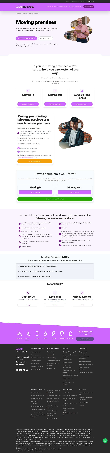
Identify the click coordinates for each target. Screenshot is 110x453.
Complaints (83, 348)
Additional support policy (69, 371)
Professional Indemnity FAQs (70, 414)
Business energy (36, 355)
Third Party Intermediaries (67, 366)
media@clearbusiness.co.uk (34, 451)
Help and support (63, 6)
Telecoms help (51, 357)
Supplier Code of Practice (68, 383)
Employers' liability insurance (53, 402)
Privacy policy (67, 359)
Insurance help (68, 389)
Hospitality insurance (37, 395)
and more (82, 389)
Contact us (91, 1)
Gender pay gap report (70, 375)
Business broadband (37, 357)
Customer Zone (89, 6)
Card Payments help (53, 360)
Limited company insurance (52, 407)
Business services (51, 6)
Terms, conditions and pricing (70, 356)
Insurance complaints (86, 372)
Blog (73, 6)
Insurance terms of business (53, 364)
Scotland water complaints (84, 357)
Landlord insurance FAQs (69, 409)
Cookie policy (67, 362)
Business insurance (37, 366)
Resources (74, 1)
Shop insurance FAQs (70, 395)
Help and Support (21, 13)
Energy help (51, 355)
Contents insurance (53, 398)
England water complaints (83, 353)
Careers (83, 1)
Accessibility (51, 368)
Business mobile (36, 360)
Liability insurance (36, 398)
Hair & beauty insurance (35, 402)
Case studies (78, 6)
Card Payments (36, 369)
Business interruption (53, 395)
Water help (50, 352)
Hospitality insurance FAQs (69, 399)
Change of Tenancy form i (25, 157)
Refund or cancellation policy (86, 393)
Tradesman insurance (37, 406)
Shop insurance (36, 393)
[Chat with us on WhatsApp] (105, 440)
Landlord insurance (37, 412)
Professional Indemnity (38, 409)
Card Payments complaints (84, 368)
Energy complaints (85, 361)
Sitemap (81, 405)
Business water (35, 352)
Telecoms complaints (86, 364)
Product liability (52, 410)
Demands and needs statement (85, 398)
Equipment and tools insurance (53, 391)
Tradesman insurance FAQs (70, 404)
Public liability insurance (51, 414)
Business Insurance (38, 389)
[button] (55, 266)
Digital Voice (35, 363)
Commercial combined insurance (38, 416)
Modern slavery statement (68, 379)
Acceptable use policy (70, 352)
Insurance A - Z (84, 402)
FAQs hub (66, 393)
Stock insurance (52, 418)
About (67, 1)
